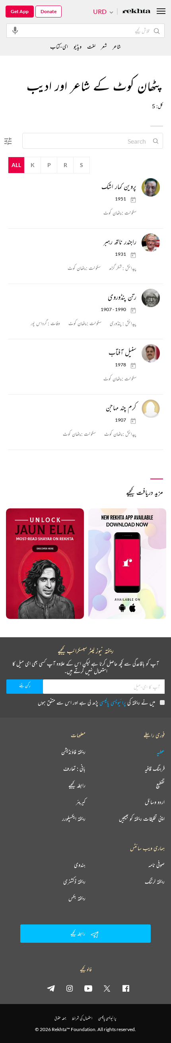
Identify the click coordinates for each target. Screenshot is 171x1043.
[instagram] (69, 988)
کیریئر (81, 802)
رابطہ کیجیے (77, 785)
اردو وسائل (155, 802)
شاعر (117, 46)
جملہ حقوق (60, 1018)
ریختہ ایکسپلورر (74, 818)
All (16, 165)
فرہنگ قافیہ (155, 768)
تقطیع (160, 785)
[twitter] (107, 988)
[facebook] (125, 988)
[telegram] (51, 988)
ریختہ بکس (77, 898)
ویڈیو (78, 46)
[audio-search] (15, 30)
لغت (91, 46)
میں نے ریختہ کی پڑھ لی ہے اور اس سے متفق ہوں (96, 702)
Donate (48, 11)
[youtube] (88, 988)
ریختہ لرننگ (155, 881)
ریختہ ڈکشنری (74, 881)
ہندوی (80, 865)
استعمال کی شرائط (82, 1018)
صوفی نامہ (156, 865)
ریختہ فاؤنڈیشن (73, 752)
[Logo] (136, 11)
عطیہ (161, 752)
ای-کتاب (59, 46)
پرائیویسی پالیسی (112, 702)
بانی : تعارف (74, 768)
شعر (104, 46)
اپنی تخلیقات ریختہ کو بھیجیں (142, 818)
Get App (20, 11)
